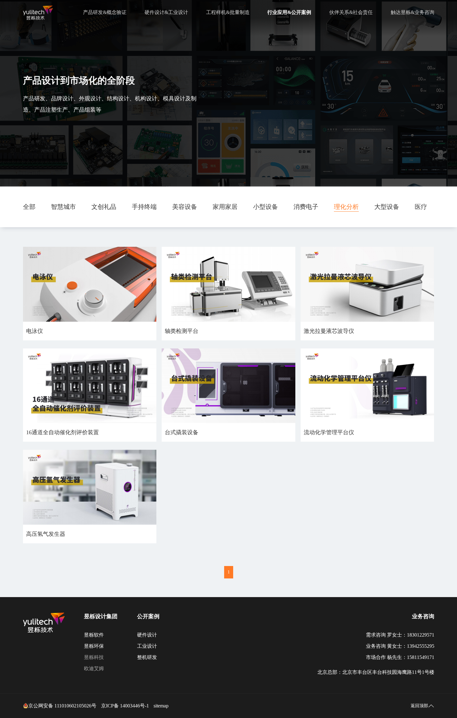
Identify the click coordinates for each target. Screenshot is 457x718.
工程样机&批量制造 (228, 12)
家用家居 (225, 206)
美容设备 (184, 206)
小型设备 (265, 206)
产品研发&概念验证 (105, 12)
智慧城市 (63, 206)
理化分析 (346, 206)
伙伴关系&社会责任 (351, 12)
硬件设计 (147, 634)
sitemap (161, 705)
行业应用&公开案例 (289, 12)
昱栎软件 (94, 634)
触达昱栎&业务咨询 (412, 12)
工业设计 (147, 646)
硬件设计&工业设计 (166, 12)
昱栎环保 (94, 646)
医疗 (421, 206)
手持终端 (144, 206)
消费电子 (305, 206)
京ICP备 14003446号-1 (125, 705)
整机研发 (147, 657)
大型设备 (386, 206)
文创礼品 (103, 206)
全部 (29, 206)
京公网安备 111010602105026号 (62, 705)
